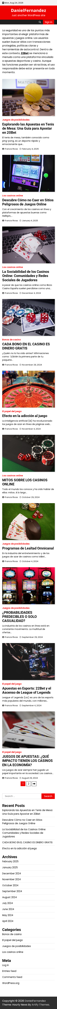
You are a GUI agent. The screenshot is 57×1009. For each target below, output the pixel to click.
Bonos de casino (11, 339)
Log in (5, 965)
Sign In (48, 22)
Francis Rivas (11, 149)
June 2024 (8, 909)
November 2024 (11, 879)
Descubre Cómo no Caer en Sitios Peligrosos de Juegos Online (28, 202)
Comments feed (12, 977)
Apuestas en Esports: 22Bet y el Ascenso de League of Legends (26, 690)
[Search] (40, 22)
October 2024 (10, 885)
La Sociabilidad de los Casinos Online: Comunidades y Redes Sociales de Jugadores (25, 276)
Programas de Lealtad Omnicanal (28, 548)
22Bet (25, 53)
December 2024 (11, 873)
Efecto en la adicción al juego (24, 416)
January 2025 (10, 867)
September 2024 (12, 891)
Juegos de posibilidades (16, 119)
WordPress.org (10, 983)
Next (34, 783)
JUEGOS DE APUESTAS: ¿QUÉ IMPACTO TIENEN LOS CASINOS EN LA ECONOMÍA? (27, 761)
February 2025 (10, 861)
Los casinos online (12, 195)
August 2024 (9, 897)
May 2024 (7, 915)
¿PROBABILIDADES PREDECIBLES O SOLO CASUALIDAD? (19, 617)
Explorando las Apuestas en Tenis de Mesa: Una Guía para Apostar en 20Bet (28, 128)
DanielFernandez (28, 10)
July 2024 (7, 903)
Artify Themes (40, 1004)
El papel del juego (12, 411)
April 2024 (7, 921)
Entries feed (9, 971)
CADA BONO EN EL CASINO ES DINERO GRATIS (26, 346)
